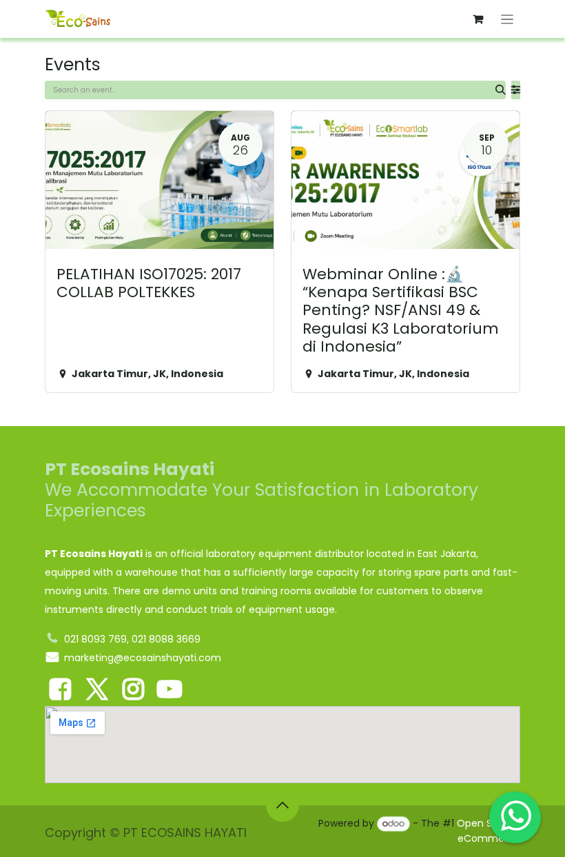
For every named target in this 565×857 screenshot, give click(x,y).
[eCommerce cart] (478, 19)
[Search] (500, 90)
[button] (282, 805)
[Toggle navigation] (507, 19)
